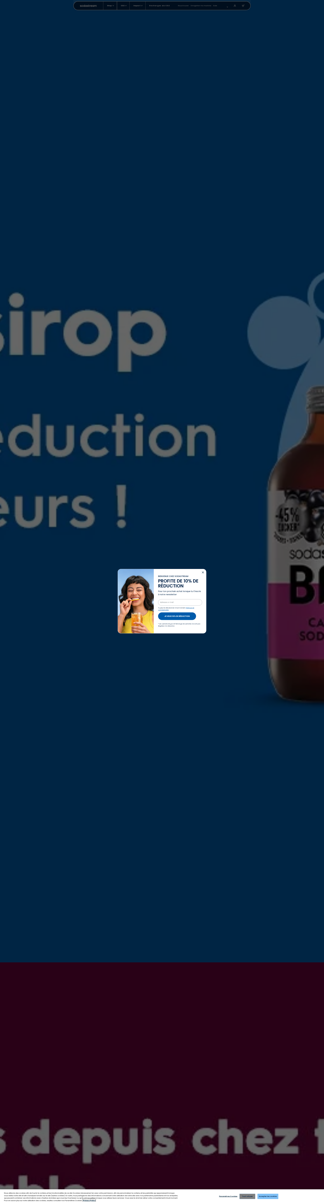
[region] (162, 1196)
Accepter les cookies (268, 1196)
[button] (202, 572)
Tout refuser (247, 1196)
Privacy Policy (89, 1200)
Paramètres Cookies (228, 1196)
